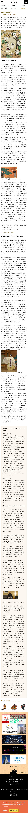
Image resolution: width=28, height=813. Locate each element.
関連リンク (19, 781)
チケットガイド (15, 784)
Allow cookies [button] (13, 810)
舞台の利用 (20, 779)
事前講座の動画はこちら (7, 232)
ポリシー (9, 789)
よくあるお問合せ (10, 779)
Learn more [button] (5, 806)
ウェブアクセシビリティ (18, 789)
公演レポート (6, 700)
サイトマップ (3, 789)
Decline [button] (5, 810)
